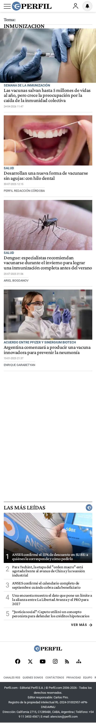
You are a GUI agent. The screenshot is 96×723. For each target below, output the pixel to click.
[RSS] (67, 661)
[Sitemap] (78, 661)
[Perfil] (48, 650)
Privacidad (73, 677)
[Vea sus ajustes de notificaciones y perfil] (87, 6)
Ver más (79, 625)
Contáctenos (54, 677)
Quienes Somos (33, 677)
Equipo (87, 677)
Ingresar (75, 6)
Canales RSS (11, 677)
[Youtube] (42, 661)
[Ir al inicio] (31, 6)
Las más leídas (24, 507)
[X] (30, 662)
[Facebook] (17, 662)
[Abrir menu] (7, 6)
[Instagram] (55, 662)
